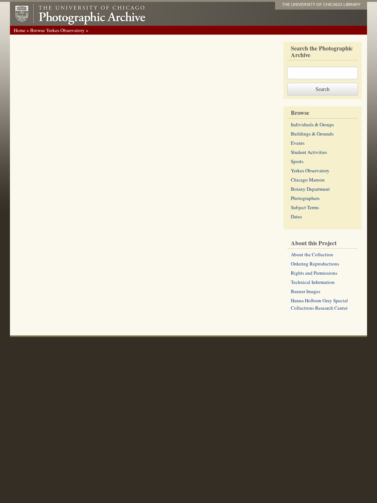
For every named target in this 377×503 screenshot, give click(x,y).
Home (19, 30)
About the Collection (312, 254)
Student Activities (309, 152)
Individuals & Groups (312, 124)
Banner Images (305, 291)
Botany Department (310, 189)
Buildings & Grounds (312, 133)
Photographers (305, 198)
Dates (296, 216)
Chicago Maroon (308, 179)
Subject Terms (305, 207)
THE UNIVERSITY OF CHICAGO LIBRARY (321, 4)
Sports (297, 161)
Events (297, 143)
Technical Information (313, 282)
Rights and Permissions (314, 273)
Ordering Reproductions (315, 263)
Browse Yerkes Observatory (57, 30)
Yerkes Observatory (310, 170)
